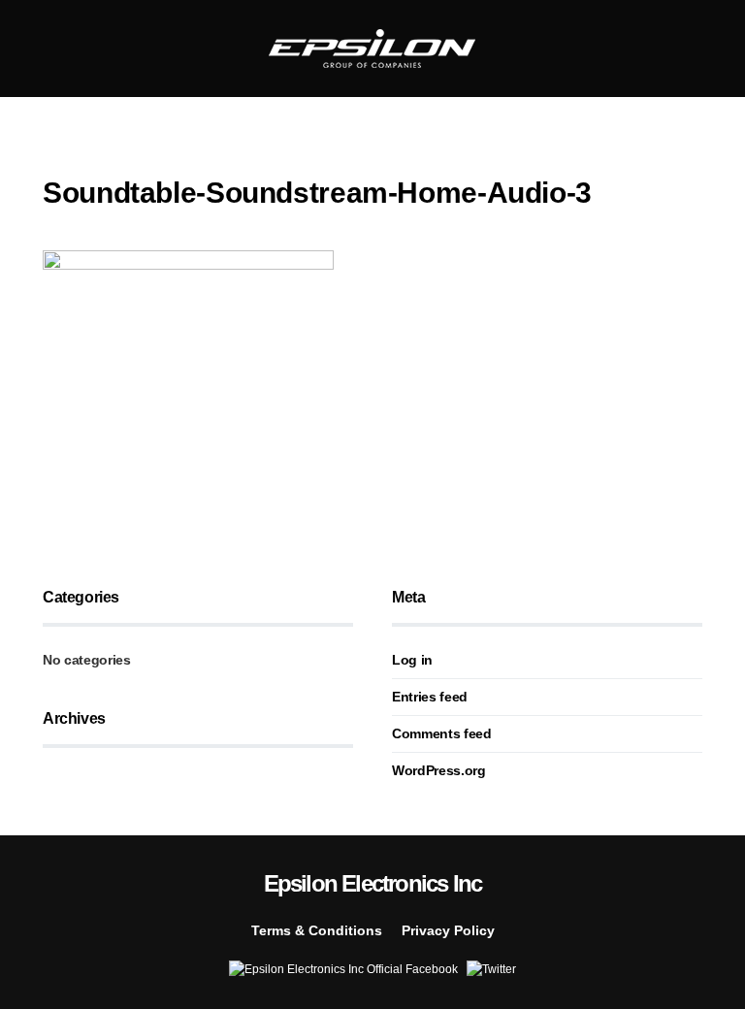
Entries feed (430, 696)
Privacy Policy (448, 930)
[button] (48, 48)
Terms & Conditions (316, 930)
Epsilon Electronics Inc (373, 883)
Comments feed (441, 733)
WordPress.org (438, 770)
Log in (412, 659)
